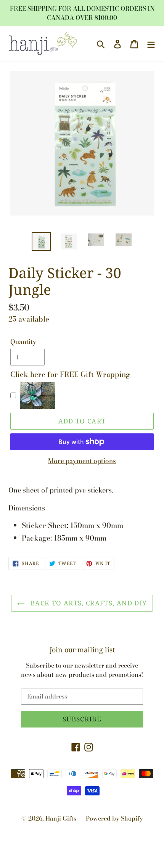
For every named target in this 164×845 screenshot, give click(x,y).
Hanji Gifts (60, 818)
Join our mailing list (82, 650)
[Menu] (151, 43)
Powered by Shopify (114, 818)
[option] (41, 241)
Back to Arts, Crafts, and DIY (88, 603)
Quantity (23, 342)
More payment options (82, 461)
